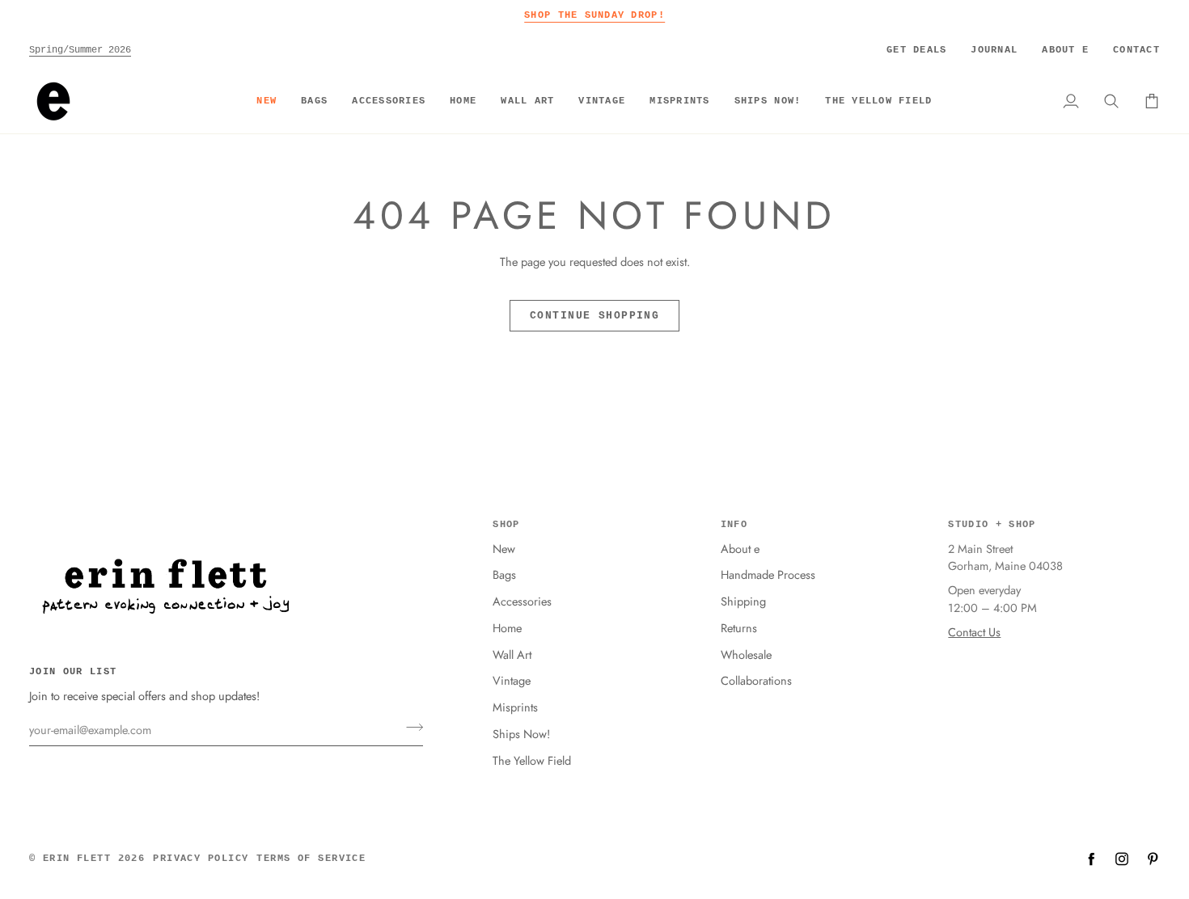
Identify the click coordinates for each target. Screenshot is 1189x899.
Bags (504, 574)
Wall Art (512, 654)
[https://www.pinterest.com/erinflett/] (1152, 858)
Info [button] (734, 524)
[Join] (409, 728)
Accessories (522, 601)
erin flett (77, 858)
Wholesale (746, 654)
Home (507, 627)
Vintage (512, 680)
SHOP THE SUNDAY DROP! (594, 15)
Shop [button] (506, 524)
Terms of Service (311, 858)
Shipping (743, 601)
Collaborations (756, 680)
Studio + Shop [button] (991, 524)
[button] (314, 101)
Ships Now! (521, 733)
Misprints (515, 707)
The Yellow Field (532, 760)
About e (740, 548)
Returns (739, 627)
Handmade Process (768, 574)
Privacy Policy (200, 858)
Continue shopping (594, 316)
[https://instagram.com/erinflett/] (1122, 858)
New (504, 548)
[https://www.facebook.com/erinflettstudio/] (1091, 858)
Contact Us (974, 631)
